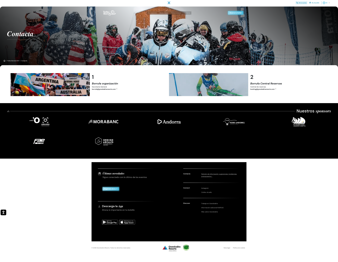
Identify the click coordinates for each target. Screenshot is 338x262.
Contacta (187, 13)
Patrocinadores (176, 13)
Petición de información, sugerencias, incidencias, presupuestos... (219, 175)
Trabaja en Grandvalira (209, 203)
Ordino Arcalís (206, 192)
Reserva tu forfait (236, 13)
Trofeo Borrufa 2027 (13, 61)
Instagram (205, 188)
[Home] (169, 3)
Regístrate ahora (110, 189)
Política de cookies (239, 248)
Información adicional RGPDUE (212, 208)
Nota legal (227, 248)
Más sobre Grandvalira (209, 212)
